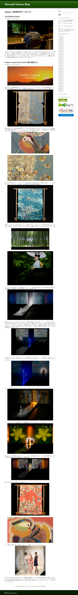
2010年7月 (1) (61, 59)
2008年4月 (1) (61, 89)
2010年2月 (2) (61, 65)
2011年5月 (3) (61, 46)
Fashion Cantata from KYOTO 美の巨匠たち (21, 62)
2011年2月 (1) (61, 51)
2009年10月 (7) (61, 71)
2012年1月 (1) (61, 40)
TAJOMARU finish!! (12, 16)
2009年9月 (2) (61, 72)
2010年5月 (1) (61, 60)
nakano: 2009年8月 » (41, 586)
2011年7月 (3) (61, 45)
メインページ (27, 586)
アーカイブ (33, 586)
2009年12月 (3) (61, 68)
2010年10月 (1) (61, 56)
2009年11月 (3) (61, 69)
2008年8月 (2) (61, 83)
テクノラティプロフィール (64, 96)
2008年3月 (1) (61, 91)
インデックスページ (70, 28)
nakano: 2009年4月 (68, 23)
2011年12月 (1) (61, 42)
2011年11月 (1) (61, 43)
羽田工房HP (34, 131)
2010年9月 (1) (61, 57)
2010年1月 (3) (61, 66)
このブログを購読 (62, 94)
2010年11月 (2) (61, 54)
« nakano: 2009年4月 (19, 586)
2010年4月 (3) (61, 62)
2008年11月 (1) (61, 81)
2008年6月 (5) (61, 86)
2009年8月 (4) (61, 74)
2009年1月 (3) (61, 80)
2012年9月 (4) (61, 37)
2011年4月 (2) (61, 48)
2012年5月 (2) (61, 39)
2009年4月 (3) (61, 77)
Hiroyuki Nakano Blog (17, 4)
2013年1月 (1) (61, 36)
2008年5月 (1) (61, 88)
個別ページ (18, 18)
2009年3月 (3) (61, 78)
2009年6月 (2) (61, 75)
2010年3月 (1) (61, 63)
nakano (14, 18)
